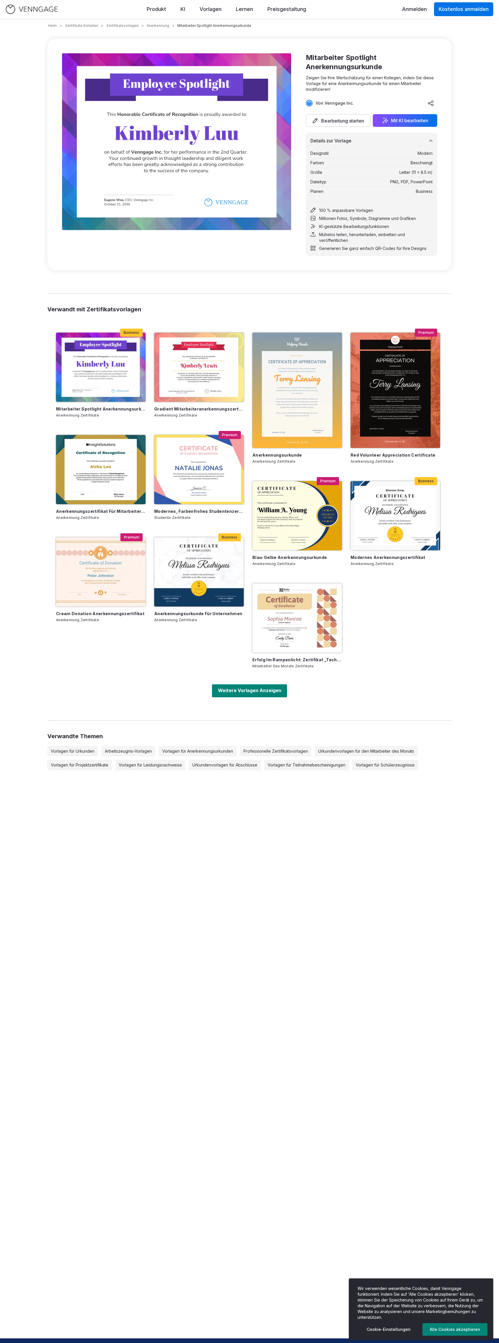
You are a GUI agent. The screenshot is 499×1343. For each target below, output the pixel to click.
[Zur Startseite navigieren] (32, 9)
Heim (52, 25)
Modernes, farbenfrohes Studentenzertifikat (199, 511)
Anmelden (414, 9)
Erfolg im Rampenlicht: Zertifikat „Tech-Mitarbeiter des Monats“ (297, 659)
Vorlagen (210, 9)
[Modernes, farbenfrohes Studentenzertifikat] (199, 469)
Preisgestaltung (286, 9)
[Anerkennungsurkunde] (297, 390)
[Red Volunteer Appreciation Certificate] (395, 390)
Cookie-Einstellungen (389, 1329)
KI (182, 9)
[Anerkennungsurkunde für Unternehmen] (199, 571)
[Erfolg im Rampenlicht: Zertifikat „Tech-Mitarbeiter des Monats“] (297, 618)
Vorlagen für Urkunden (72, 751)
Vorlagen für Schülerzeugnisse (385, 764)
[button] (338, 120)
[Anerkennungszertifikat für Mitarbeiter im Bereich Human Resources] (101, 469)
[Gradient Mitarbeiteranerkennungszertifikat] (199, 367)
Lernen (244, 9)
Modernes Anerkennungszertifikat (388, 557)
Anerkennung (158, 25)
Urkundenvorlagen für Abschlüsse (224, 764)
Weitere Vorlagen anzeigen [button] (249, 690)
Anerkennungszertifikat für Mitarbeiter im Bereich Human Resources (101, 511)
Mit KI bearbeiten (409, 120)
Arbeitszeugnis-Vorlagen (128, 751)
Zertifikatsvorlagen (122, 25)
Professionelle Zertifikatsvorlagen (275, 751)
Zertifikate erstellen (81, 25)
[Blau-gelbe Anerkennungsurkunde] (297, 515)
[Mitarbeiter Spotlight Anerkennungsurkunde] (101, 367)
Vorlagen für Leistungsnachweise (150, 764)
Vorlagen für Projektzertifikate (79, 764)
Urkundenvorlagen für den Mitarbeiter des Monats (366, 751)
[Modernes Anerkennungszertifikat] (395, 515)
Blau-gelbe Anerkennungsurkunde (289, 557)
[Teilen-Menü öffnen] (430, 103)
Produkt (156, 9)
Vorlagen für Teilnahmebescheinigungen (306, 764)
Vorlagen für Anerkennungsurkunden (197, 751)
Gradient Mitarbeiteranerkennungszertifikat (199, 408)
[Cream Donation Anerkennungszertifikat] (101, 571)
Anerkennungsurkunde (277, 455)
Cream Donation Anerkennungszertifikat (100, 613)
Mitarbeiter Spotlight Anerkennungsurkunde (101, 408)
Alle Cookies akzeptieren (455, 1329)
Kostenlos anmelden (464, 9)
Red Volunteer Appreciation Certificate (393, 455)
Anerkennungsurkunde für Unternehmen (198, 613)
